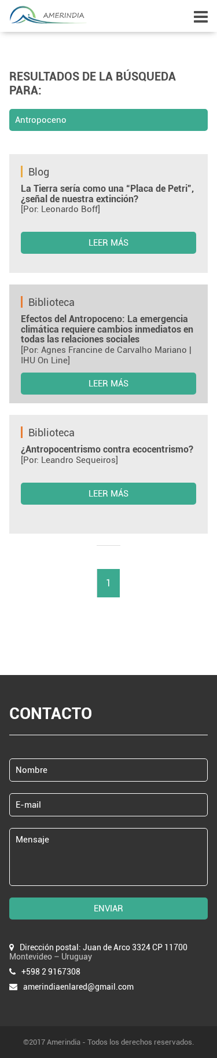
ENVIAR (108, 908)
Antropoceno (41, 120)
